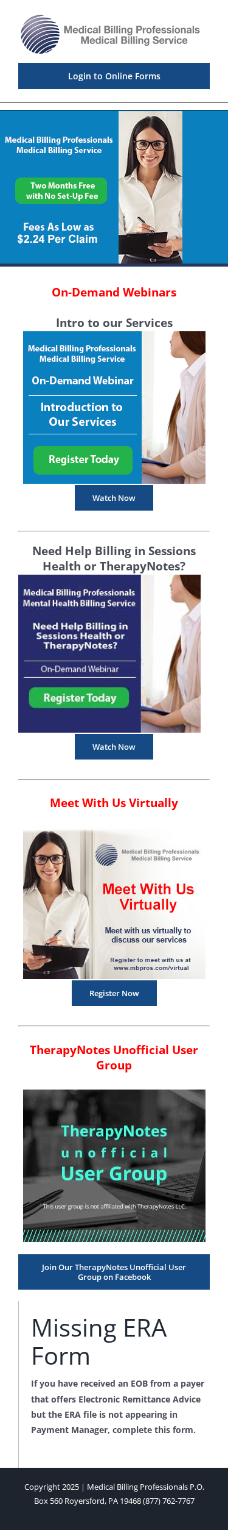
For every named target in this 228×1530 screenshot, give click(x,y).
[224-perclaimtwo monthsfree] (91, 115)
